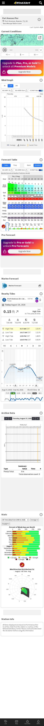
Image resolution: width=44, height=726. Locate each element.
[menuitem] (5, 85)
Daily (6, 165)
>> (37, 418)
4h (5, 86)
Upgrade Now (24, 71)
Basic (29, 165)
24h (16, 86)
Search (40, 2)
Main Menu (3, 2)
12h (10, 86)
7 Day (15, 165)
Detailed (38, 165)
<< (6, 418)
